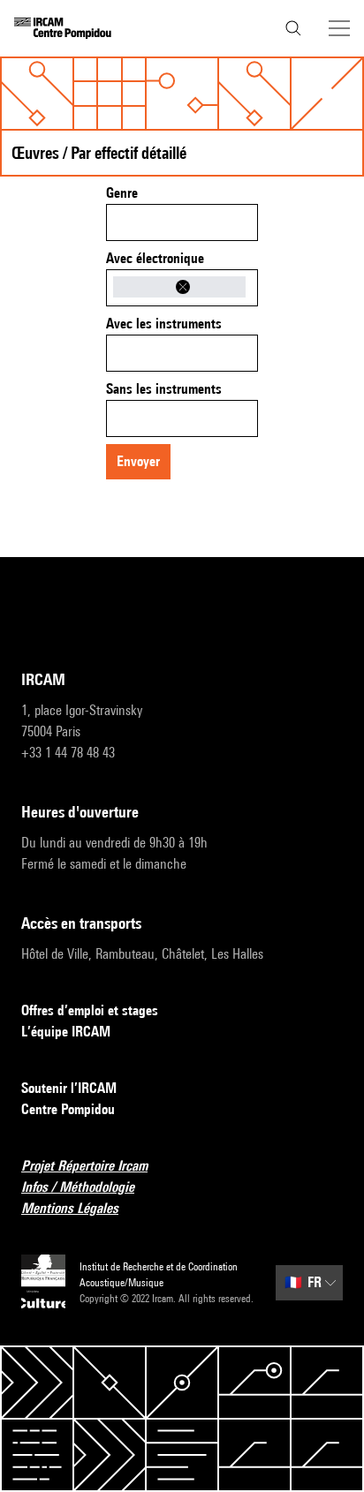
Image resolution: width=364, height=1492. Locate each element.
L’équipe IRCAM (65, 1031)
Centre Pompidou (68, 1109)
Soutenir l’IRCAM (69, 1088)
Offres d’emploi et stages (89, 1010)
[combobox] (182, 222)
